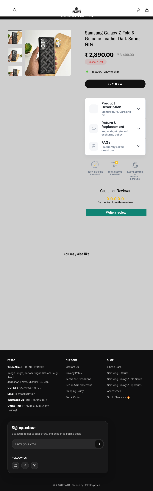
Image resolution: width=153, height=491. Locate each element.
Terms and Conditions (78, 379)
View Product (23, 323)
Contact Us (72, 366)
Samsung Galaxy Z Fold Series (124, 379)
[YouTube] (34, 465)
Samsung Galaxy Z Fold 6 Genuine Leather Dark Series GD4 (23, 301)
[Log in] (138, 10)
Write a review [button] (116, 212)
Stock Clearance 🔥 (118, 397)
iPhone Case (114, 366)
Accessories (114, 391)
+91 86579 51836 (36, 399)
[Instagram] (15, 465)
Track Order (73, 397)
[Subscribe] (99, 444)
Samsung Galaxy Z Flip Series (124, 385)
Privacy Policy (74, 373)
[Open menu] (6, 10)
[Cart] (147, 10)
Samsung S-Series (117, 373)
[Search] (15, 10)
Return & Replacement (79, 385)
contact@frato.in (25, 393)
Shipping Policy (75, 391)
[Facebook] (25, 465)
